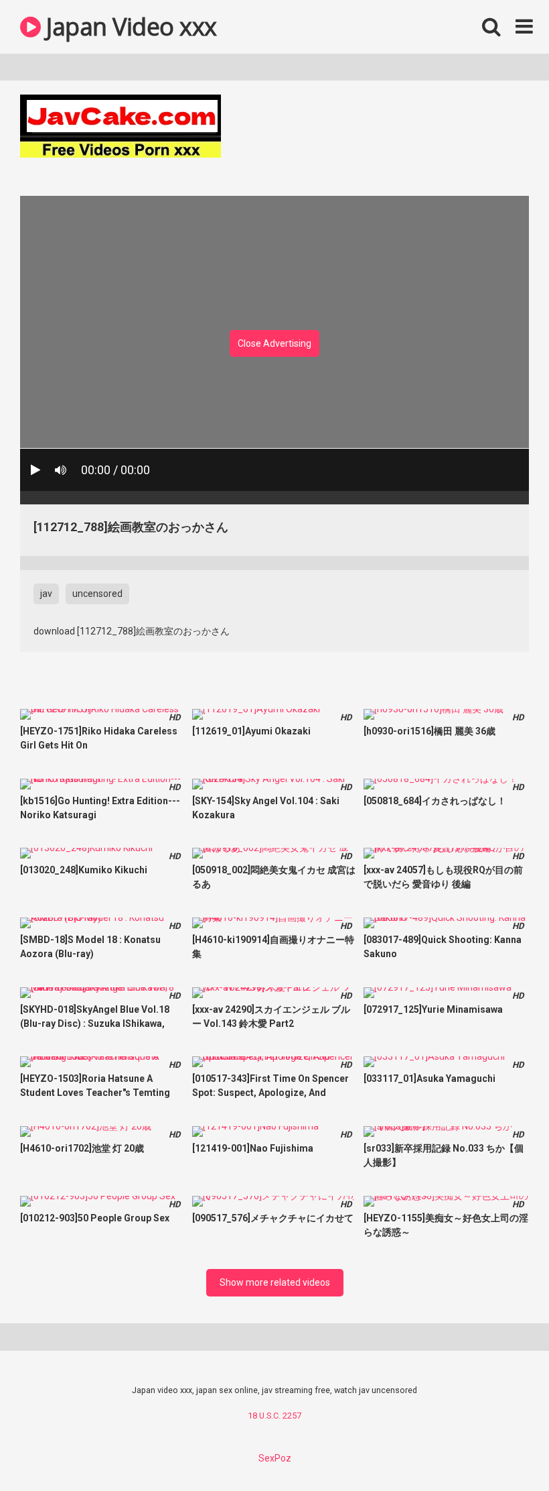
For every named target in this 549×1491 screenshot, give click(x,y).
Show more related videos (275, 1282)
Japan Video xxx (129, 26)
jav (46, 593)
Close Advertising (274, 343)
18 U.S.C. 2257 (274, 1416)
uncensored (97, 593)
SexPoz (274, 1458)
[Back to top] (504, 1450)
